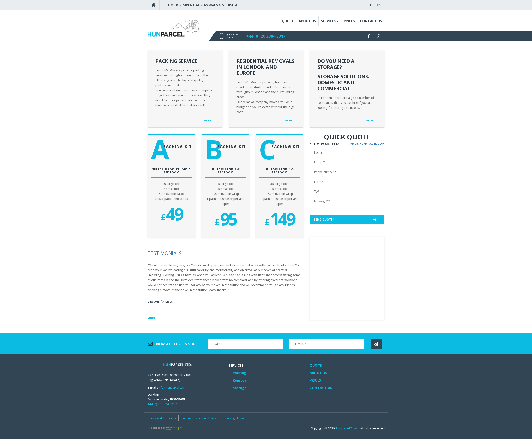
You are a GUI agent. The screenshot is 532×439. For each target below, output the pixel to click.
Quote (316, 365)
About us (318, 373)
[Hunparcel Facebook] (368, 36)
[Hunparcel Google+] (379, 36)
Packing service (176, 60)
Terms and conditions (162, 418)
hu (369, 5)
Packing (239, 373)
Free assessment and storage (201, 418)
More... (209, 120)
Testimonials (165, 253)
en (379, 5)
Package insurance (237, 418)
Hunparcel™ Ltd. (347, 428)
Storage (239, 387)
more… (153, 318)
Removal (240, 380)
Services (236, 365)
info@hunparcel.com (367, 143)
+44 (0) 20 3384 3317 (266, 36)
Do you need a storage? (336, 63)
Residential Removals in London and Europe (265, 66)
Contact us (321, 387)
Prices (315, 380)
